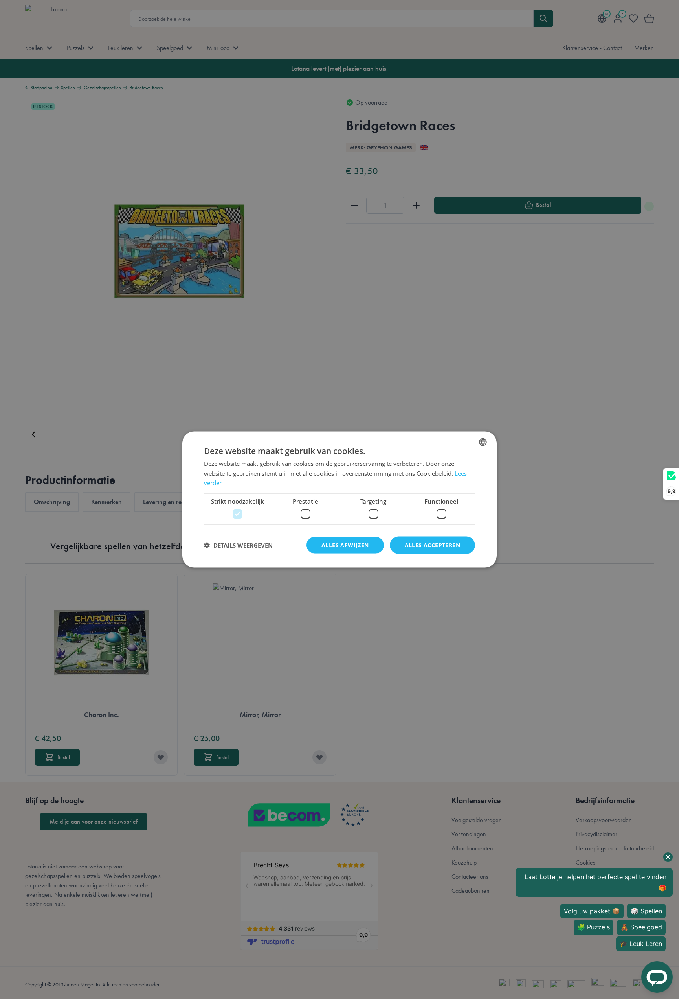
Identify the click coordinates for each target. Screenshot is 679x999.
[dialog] (339, 499)
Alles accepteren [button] (432, 544)
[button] (238, 545)
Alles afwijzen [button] (345, 544)
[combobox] (483, 442)
